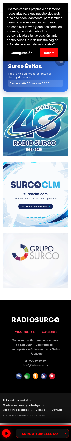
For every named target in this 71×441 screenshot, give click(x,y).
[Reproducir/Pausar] (6, 433)
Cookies (40, 409)
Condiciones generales (16, 409)
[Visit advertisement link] (35, 126)
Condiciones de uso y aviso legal (22, 405)
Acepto (49, 52)
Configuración (21, 52)
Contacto (57, 409)
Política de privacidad (15, 400)
